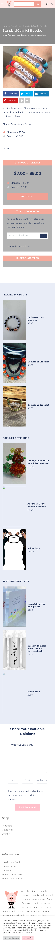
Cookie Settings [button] (12, 938)
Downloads (16, 26)
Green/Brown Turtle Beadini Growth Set (39, 462)
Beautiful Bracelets (37, 35)
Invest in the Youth (11, 862)
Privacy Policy (9, 866)
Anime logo (34, 548)
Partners (6, 870)
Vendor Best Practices (13, 878)
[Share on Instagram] (21, 100)
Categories (7, 829)
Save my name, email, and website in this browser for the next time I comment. (26, 795)
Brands (5, 834)
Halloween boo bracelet (36, 318)
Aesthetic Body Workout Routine (37, 505)
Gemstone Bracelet (38, 361)
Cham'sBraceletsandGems (15, 35)
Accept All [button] (27, 938)
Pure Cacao (34, 691)
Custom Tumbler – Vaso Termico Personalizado (38, 648)
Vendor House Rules (12, 874)
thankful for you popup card (36, 605)
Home (6, 26)
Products (7, 825)
